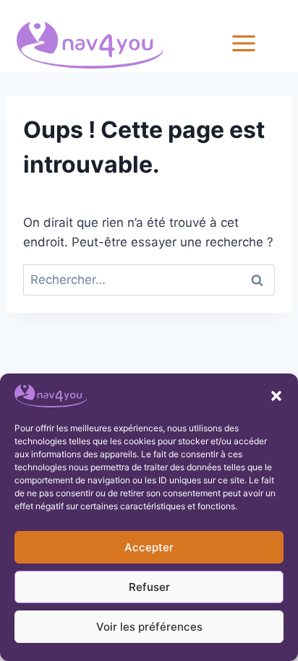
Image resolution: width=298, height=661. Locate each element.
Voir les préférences (149, 627)
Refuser (149, 587)
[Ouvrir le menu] (260, 43)
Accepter (149, 547)
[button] (276, 396)
